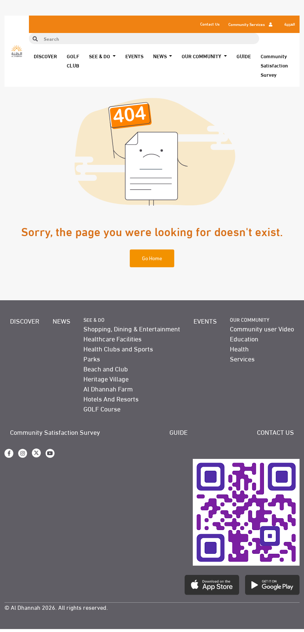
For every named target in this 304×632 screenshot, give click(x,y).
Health (239, 348)
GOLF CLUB (73, 60)
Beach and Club (105, 368)
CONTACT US (275, 432)
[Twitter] (36, 453)
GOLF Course (101, 408)
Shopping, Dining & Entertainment (131, 328)
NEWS (61, 320)
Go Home (152, 257)
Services (242, 358)
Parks (91, 358)
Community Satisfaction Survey (274, 65)
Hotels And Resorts (111, 398)
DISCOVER (45, 56)
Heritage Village (106, 378)
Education (244, 338)
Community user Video (262, 328)
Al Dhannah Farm (108, 388)
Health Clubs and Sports (118, 348)
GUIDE (244, 56)
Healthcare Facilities (112, 338)
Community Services (247, 24)
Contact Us (209, 23)
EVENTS (134, 56)
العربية (289, 23)
